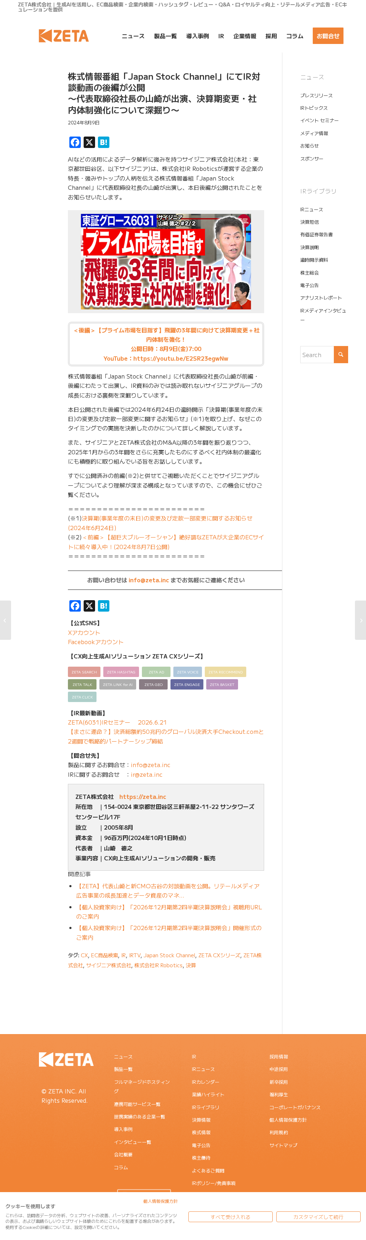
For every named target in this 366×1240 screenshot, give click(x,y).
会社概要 (123, 1154)
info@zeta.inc (149, 579)
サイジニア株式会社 (108, 965)
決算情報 (201, 1119)
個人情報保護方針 (288, 1119)
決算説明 (309, 247)
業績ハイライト (208, 1094)
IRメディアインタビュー (323, 315)
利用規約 (278, 1132)
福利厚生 (278, 1094)
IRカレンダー (205, 1081)
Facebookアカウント (96, 641)
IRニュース (311, 209)
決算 (191, 965)
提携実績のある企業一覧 (139, 1116)
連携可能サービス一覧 (137, 1104)
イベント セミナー (319, 120)
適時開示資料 (314, 259)
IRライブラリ (205, 1107)
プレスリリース (316, 95)
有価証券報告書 (316, 234)
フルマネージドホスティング (142, 1086)
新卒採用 (278, 1081)
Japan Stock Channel (169, 955)
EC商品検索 (104, 955)
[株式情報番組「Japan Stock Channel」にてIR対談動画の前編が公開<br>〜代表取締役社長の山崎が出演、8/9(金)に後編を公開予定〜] (5, 620)
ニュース (123, 1056)
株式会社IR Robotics (158, 965)
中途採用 (278, 1069)
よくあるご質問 (208, 1170)
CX (84, 955)
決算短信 (309, 221)
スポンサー (311, 158)
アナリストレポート (321, 297)
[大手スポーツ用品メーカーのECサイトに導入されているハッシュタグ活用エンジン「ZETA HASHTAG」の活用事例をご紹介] (360, 620)
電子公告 (309, 285)
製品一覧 (123, 1069)
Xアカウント (84, 632)
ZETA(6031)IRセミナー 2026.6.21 (117, 722)
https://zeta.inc (142, 796)
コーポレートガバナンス (295, 1107)
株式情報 (201, 1132)
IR (123, 955)
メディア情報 (314, 133)
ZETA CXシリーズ (219, 955)
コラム (121, 1167)
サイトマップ (283, 1145)
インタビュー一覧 (132, 1141)
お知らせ (309, 145)
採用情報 (278, 1056)
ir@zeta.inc (147, 774)
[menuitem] (133, 36)
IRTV (134, 955)
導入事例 (123, 1129)
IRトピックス (314, 107)
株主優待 (201, 1157)
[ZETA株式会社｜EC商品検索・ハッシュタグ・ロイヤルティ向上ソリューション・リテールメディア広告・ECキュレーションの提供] (64, 36)
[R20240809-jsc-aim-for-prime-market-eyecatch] (34, 105)
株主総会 (309, 272)
